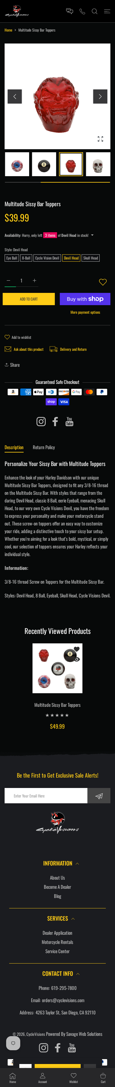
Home (8, 29)
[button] (100, 96)
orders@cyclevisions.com (63, 1000)
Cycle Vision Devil (47, 257)
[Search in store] (94, 11)
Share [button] (15, 364)
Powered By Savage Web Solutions (74, 1033)
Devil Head (71, 257)
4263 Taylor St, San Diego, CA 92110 (66, 1012)
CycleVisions (35, 1034)
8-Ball (26, 257)
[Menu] (107, 11)
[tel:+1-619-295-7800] (82, 11)
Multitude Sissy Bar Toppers (57, 704)
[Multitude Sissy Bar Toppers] (57, 668)
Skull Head (90, 257)
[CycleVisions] (17, 11)
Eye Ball (11, 257)
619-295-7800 (64, 987)
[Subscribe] (98, 795)
